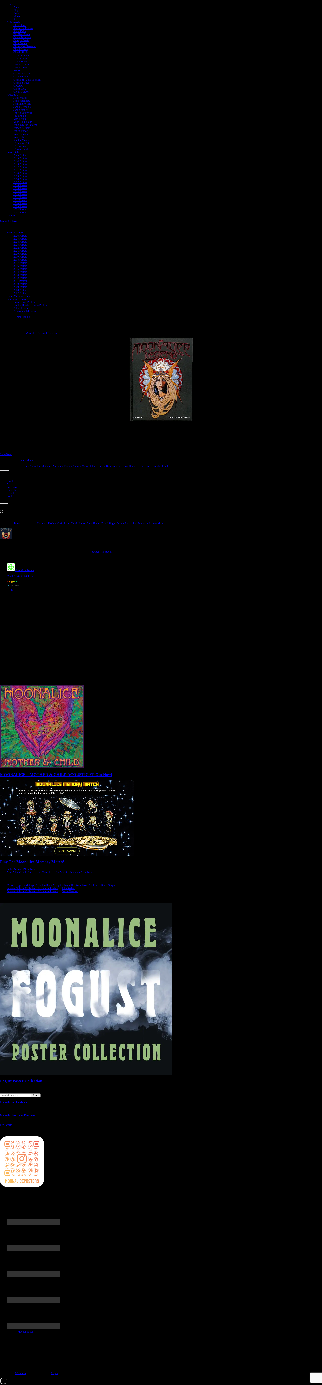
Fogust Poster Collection (21, 1081)
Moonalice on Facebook (13, 1102)
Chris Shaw (30, 466)
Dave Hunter (129, 466)
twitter (95, 551)
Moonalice (20, 1373)
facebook (107, 551)
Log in (54, 1373)
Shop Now (6, 454)
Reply (10, 590)
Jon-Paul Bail (160, 466)
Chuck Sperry (97, 466)
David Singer (44, 466)
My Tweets (6, 1124)
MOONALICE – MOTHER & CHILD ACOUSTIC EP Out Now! (56, 774)
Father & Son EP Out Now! (21, 869)
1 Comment (52, 333)
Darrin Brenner (70, 891)
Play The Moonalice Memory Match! (32, 862)
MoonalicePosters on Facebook (17, 1115)
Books (17, 523)
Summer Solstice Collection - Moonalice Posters (32, 888)
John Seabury (69, 888)
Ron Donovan (113, 466)
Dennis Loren (145, 466)
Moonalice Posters (9, 221)
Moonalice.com (26, 1331)
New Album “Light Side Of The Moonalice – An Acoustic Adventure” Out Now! (50, 872)
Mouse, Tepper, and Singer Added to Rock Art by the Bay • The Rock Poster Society (52, 885)
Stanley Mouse (26, 460)
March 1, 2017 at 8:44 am (20, 576)
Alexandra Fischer (62, 466)
